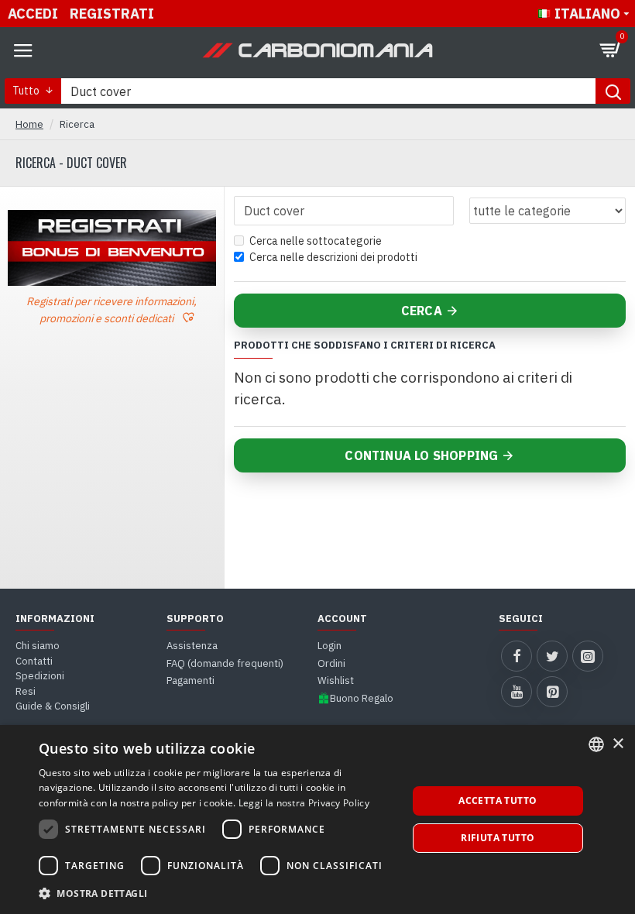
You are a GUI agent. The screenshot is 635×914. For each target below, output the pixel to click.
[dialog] (317, 819)
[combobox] (596, 744)
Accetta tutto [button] (497, 800)
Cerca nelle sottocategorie (315, 241)
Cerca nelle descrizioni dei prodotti (333, 257)
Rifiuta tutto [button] (497, 837)
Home (29, 124)
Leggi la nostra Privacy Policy (304, 802)
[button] (217, 893)
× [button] (617, 744)
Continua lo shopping (421, 455)
